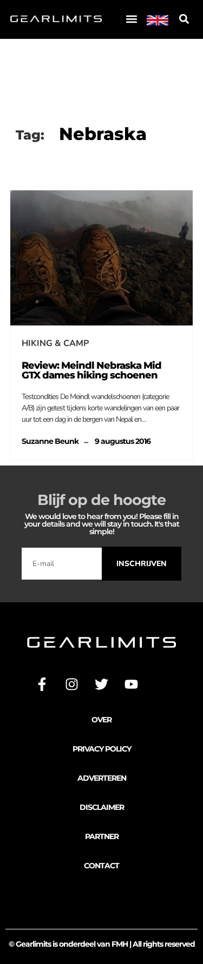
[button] (131, 19)
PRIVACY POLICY (102, 749)
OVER (101, 719)
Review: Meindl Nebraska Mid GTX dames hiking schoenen (91, 370)
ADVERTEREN (101, 778)
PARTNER (102, 836)
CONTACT (101, 865)
